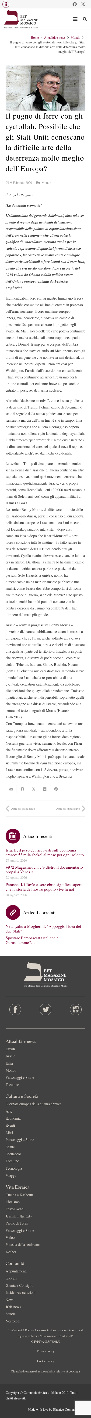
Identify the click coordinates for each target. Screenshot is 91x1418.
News (10, 1299)
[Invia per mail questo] (11, 789)
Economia (13, 1118)
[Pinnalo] (56, 789)
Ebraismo (13, 1201)
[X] (83, 4)
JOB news (13, 1306)
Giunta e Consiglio (19, 1285)
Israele (10, 1055)
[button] (5, 4)
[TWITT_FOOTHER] (45, 1009)
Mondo (46, 182)
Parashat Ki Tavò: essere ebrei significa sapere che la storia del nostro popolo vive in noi (44, 886)
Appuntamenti (16, 1270)
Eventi (10, 1048)
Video (10, 1237)
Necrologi (13, 1320)
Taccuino (12, 1084)
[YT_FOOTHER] (75, 1009)
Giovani (11, 1277)
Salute (10, 1146)
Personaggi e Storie (20, 1077)
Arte (9, 1111)
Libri (9, 1132)
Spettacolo (13, 1153)
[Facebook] (74, 4)
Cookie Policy (45, 1361)
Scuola (11, 1313)
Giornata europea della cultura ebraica (33, 1103)
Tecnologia (14, 1168)
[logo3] (21, 19)
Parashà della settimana (23, 1244)
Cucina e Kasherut (19, 1194)
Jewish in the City (19, 1216)
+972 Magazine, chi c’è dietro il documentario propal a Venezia (44, 869)
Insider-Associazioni (20, 1292)
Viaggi (11, 1175)
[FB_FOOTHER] (15, 1009)
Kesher (11, 1251)
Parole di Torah (17, 1223)
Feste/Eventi (15, 1208)
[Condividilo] (22, 789)
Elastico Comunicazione (69, 1409)
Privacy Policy (45, 1351)
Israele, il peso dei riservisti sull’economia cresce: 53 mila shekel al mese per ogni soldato (45, 852)
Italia (9, 1063)
